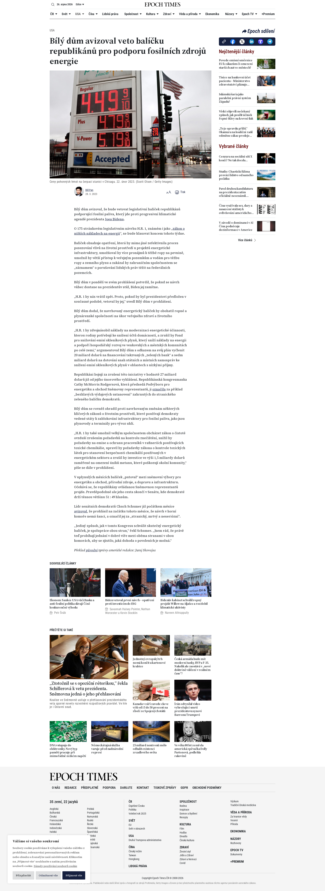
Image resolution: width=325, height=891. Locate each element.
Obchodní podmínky (206, 787)
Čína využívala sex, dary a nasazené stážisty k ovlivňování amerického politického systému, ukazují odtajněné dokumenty (235, 209)
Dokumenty (236, 854)
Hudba (183, 832)
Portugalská (93, 812)
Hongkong (134, 859)
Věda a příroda (188, 14)
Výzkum (234, 801)
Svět (64, 14)
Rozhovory (235, 843)
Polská (90, 808)
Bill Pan (89, 190)
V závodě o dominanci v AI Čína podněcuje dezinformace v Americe (236, 226)
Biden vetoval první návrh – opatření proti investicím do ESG (129, 601)
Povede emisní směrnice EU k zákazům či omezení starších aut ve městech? (236, 63)
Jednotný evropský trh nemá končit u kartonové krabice (149, 662)
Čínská (53, 816)
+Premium (268, 14)
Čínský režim (135, 851)
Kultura (150, 14)
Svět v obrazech (137, 828)
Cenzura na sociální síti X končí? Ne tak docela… (235, 158)
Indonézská (56, 828)
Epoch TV (248, 14)
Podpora (109, 787)
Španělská (92, 831)
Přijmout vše (74, 875)
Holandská (55, 824)
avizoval (80, 511)
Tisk (182, 192)
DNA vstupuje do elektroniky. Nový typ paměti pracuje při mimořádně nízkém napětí (68, 750)
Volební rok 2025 (137, 813)
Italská (53, 831)
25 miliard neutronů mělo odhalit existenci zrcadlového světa (150, 748)
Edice (78, 4)
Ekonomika (212, 14)
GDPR (184, 787)
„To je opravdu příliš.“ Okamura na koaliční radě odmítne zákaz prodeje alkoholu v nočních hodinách (236, 132)
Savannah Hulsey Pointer (125, 609)
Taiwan (132, 855)
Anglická (54, 808)
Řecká (90, 824)
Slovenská (92, 828)
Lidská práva (110, 14)
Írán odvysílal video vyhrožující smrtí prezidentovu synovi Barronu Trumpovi (188, 709)
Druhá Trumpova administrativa (145, 840)
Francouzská (56, 820)
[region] (49, 859)
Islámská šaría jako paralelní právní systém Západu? (235, 97)
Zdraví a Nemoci (188, 859)
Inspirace (184, 809)
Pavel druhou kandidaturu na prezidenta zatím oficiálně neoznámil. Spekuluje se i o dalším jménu (236, 192)
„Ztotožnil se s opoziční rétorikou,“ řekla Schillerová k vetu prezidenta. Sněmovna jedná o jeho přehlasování (89, 689)
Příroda (234, 824)
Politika (132, 809)
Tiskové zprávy (164, 787)
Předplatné (89, 787)
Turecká (91, 839)
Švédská (91, 835)
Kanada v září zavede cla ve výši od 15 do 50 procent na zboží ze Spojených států (151, 707)
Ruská (90, 820)
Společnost (131, 14)
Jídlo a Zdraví (187, 855)
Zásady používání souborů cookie (55, 866)
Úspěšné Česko (137, 805)
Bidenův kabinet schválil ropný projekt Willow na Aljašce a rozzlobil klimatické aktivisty (184, 603)
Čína (91, 14)
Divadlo (183, 836)
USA (78, 14)
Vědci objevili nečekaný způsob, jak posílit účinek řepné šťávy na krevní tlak (236, 115)
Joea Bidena (114, 219)
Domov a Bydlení (188, 813)
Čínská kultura (187, 840)
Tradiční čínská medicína (243, 805)
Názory (229, 14)
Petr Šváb (60, 612)
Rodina (183, 805)
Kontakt (143, 787)
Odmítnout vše (48, 875)
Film (182, 828)
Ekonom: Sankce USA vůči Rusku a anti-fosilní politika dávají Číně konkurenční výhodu (72, 603)
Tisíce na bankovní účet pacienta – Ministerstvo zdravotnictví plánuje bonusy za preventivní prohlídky (234, 81)
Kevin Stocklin (128, 613)
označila (159, 389)
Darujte (126, 787)
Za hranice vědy (238, 816)
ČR (52, 14)
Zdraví (167, 14)
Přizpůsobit (23, 875)
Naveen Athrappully (177, 612)
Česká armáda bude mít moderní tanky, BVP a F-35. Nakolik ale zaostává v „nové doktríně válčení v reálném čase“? (192, 666)
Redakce (71, 787)
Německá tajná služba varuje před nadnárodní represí (107, 748)
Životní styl (185, 851)
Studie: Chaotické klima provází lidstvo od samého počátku (236, 175)
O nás (56, 787)
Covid (182, 862)
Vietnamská (93, 847)
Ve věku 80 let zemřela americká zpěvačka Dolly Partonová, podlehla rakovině (190, 750)
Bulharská (55, 812)
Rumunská (92, 816)
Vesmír (234, 820)
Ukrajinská (92, 843)
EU (130, 824)
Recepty (184, 817)
